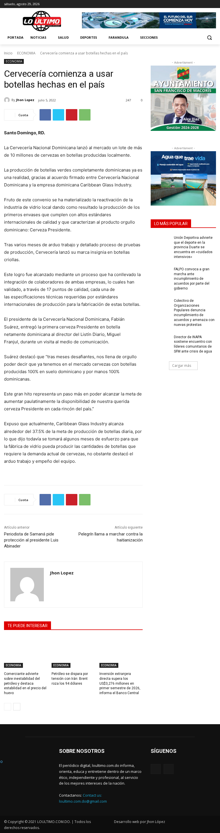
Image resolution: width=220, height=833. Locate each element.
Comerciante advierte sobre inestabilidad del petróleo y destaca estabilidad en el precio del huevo (25, 683)
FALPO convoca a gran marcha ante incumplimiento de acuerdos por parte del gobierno (191, 278)
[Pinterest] (71, 115)
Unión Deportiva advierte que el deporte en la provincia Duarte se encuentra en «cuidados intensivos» (193, 247)
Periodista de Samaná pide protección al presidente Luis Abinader (31, 540)
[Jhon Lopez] (7, 100)
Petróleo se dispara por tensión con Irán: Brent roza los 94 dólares (70, 679)
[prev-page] (7, 706)
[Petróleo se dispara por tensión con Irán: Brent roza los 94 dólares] (73, 652)
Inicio (8, 53)
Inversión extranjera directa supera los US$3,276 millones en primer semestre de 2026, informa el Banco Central (119, 683)
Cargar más (181, 365)
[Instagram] (212, 4)
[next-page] (16, 706)
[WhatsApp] (85, 115)
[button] (209, 37)
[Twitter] (58, 115)
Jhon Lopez (25, 100)
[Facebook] (204, 4)
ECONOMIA (26, 53)
